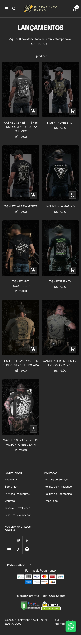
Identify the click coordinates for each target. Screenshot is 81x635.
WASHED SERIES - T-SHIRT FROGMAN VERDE (60, 363)
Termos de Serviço (56, 479)
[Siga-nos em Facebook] (9, 540)
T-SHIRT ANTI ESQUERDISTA (20, 284)
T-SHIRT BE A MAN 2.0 (60, 206)
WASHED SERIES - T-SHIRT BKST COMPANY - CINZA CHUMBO (21, 127)
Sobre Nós (11, 486)
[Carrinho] (74, 9)
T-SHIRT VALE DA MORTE (20, 206)
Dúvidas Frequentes (17, 493)
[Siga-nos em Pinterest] (26, 540)
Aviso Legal (51, 501)
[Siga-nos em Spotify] (26, 549)
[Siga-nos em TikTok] (18, 549)
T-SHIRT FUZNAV (60, 281)
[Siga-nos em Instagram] (18, 540)
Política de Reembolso (58, 493)
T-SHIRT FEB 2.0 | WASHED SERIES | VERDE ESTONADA (21, 363)
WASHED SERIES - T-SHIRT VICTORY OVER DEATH (21, 442)
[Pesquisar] (14, 8)
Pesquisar (11, 479)
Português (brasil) (17, 564)
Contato (10, 501)
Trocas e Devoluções (17, 508)
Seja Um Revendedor (18, 515)
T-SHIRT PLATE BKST (60, 122)
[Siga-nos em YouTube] (9, 549)
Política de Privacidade (58, 486)
